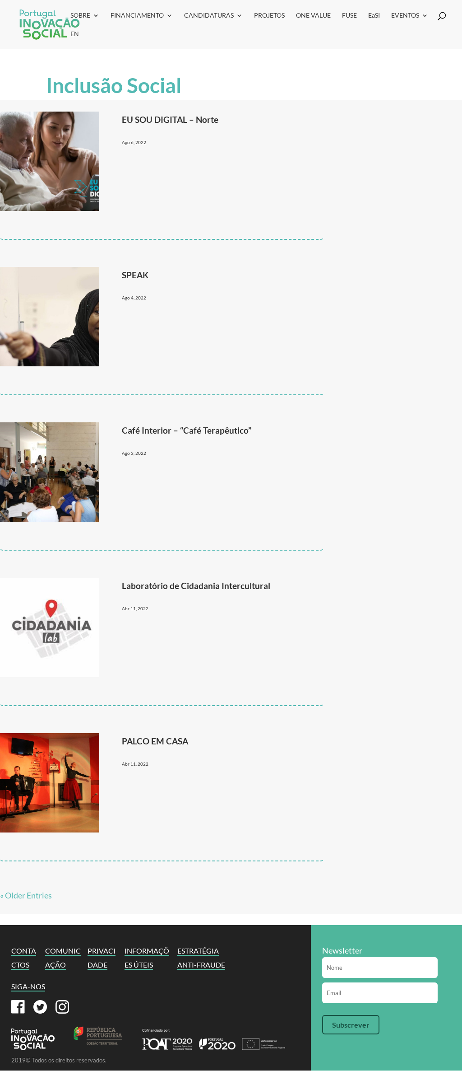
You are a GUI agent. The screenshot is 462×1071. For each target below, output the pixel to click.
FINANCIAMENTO (137, 15)
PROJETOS (269, 15)
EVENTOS (405, 15)
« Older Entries (26, 895)
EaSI (374, 15)
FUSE (349, 15)
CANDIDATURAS (209, 15)
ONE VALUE (313, 15)
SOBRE (80, 15)
